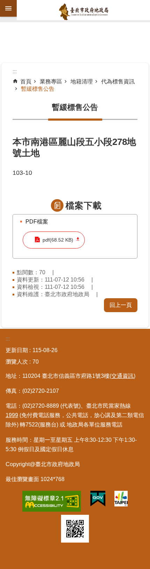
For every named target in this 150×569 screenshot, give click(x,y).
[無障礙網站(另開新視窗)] (51, 502)
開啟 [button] (8, 8)
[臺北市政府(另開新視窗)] (121, 500)
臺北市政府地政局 (83, 11)
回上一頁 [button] (121, 305)
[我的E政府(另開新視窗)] (97, 500)
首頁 (25, 81)
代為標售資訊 (118, 81)
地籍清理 (81, 81)
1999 (12, 415)
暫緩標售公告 (37, 89)
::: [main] (15, 71)
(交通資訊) (122, 376)
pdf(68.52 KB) (58, 240)
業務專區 (51, 81)
